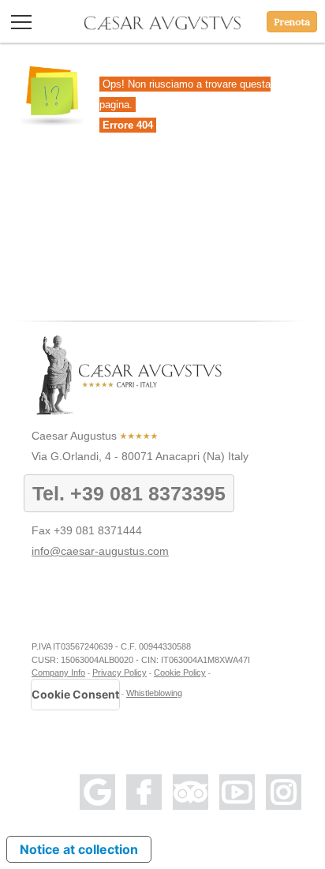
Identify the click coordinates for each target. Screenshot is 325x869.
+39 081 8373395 (148, 493)
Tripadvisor (190, 792)
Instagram (283, 792)
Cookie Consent (75, 694)
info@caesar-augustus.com (100, 551)
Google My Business (97, 792)
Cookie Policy (180, 672)
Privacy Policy (119, 672)
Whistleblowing (154, 693)
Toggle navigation (21, 22)
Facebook (144, 792)
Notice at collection (79, 849)
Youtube (237, 792)
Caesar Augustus (74, 435)
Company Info (58, 672)
